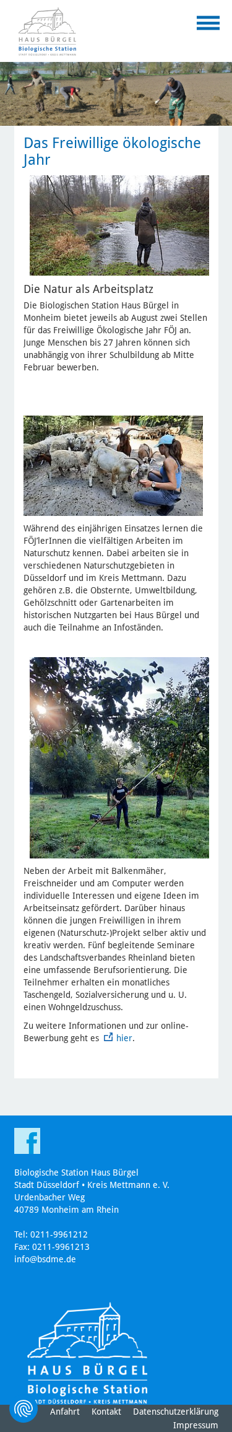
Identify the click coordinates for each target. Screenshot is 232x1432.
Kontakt (106, 1412)
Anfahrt (65, 1412)
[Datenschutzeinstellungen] (23, 1408)
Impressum (195, 1425)
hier (124, 1038)
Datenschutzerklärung (175, 1412)
